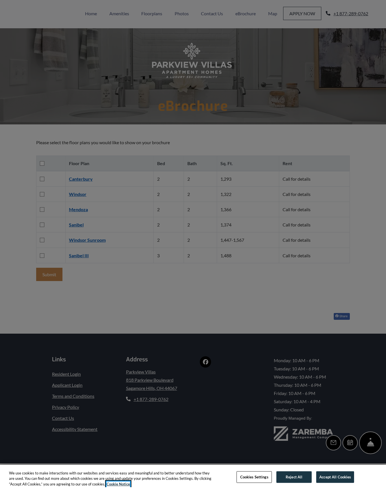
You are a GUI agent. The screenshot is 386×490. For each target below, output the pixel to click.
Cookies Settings (254, 476)
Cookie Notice (118, 484)
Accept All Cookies (335, 476)
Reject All (294, 476)
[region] (193, 477)
